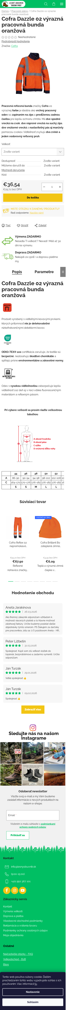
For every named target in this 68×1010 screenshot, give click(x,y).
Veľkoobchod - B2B (14, 959)
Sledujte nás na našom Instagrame (34, 735)
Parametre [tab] (44, 271)
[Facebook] (6, 890)
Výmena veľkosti (12, 911)
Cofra (14, 45)
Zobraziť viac (33, 709)
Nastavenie (33, 991)
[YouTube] (22, 890)
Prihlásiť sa (18, 835)
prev (3, 529)
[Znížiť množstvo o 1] (44, 187)
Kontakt (7, 906)
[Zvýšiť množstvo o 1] (60, 187)
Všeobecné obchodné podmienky (23, 920)
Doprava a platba (13, 916)
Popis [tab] (17, 271)
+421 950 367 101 (21, 881)
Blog (6, 964)
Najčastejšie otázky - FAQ (18, 954)
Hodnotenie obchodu (33, 592)
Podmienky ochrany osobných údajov (25, 930)
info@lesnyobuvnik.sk (23, 866)
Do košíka (33, 197)
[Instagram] (14, 890)
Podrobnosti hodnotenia (16, 41)
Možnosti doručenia (13, 170)
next (62, 529)
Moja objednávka (13, 935)
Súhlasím (32, 1002)
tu (36, 983)
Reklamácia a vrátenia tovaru (20, 925)
